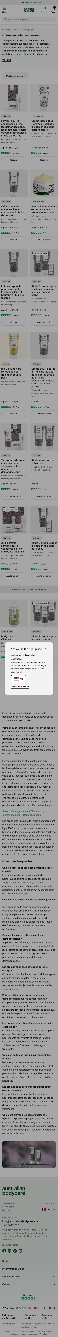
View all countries (20, 686)
